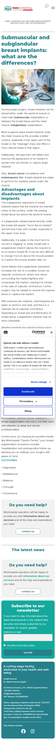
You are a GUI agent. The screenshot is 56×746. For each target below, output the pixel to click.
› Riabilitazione (9, 473)
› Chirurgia (7, 486)
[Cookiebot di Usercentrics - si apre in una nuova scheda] (33, 332)
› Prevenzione (9, 493)
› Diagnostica (8, 467)
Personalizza (26, 401)
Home (7, 21)
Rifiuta (28, 411)
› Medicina (7, 480)
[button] (53, 8)
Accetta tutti (28, 391)
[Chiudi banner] (51, 332)
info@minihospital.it (12, 693)
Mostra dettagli (39, 382)
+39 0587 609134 (11, 690)
